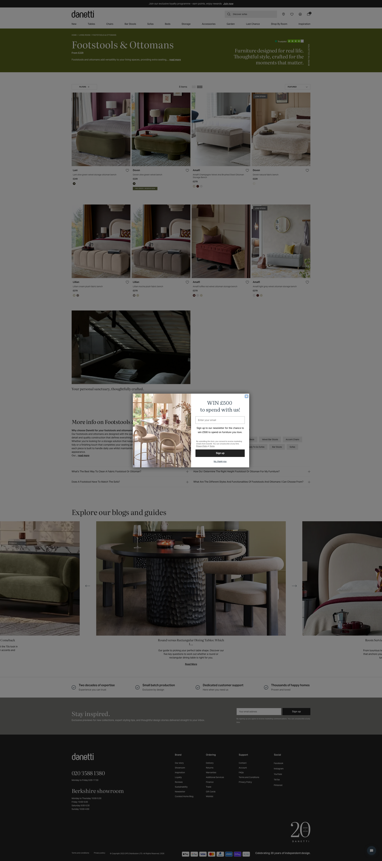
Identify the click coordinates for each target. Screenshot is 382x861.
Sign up (220, 453)
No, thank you (220, 461)
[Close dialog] (246, 396)
